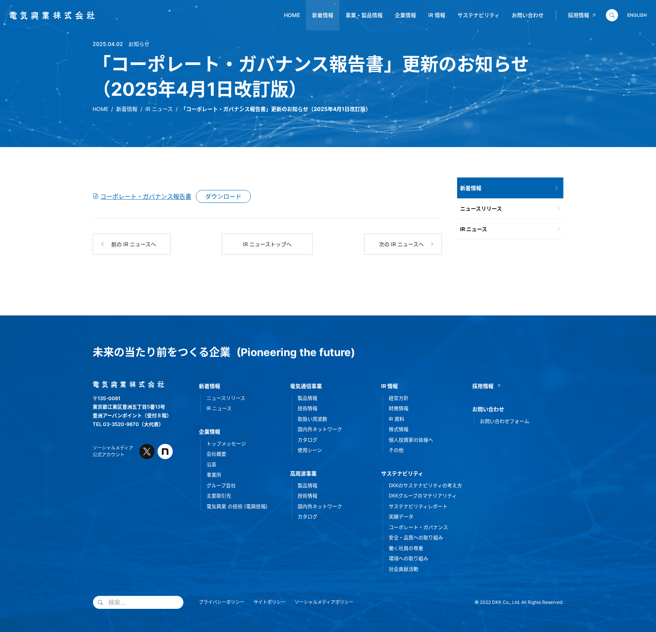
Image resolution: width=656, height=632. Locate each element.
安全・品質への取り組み (416, 537)
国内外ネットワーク (320, 429)
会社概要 (216, 454)
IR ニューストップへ (267, 244)
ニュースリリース (481, 208)
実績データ (401, 516)
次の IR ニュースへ (401, 244)
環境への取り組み (408, 558)
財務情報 (398, 408)
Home (292, 15)
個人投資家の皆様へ (411, 440)
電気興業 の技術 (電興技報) (237, 506)
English (637, 15)
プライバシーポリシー (221, 602)
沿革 (211, 464)
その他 (396, 450)
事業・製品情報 (364, 15)
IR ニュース (159, 109)
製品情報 (307, 398)
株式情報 (398, 429)
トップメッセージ (226, 443)
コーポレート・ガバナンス (418, 527)
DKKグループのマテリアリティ (423, 496)
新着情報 (322, 15)
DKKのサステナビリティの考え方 (425, 485)
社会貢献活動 (403, 569)
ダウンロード (223, 196)
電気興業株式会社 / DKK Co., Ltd (49, 15)
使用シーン (310, 450)
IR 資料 (396, 419)
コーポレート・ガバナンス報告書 (145, 196)
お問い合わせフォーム (504, 421)
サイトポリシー (269, 602)
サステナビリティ (478, 15)
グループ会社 (221, 485)
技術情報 (307, 408)
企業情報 (405, 15)
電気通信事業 (306, 386)
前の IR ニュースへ (133, 244)
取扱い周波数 (312, 419)
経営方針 (398, 398)
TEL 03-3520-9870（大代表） (128, 424)
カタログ (307, 440)
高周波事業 (303, 473)
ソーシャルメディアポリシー (324, 602)
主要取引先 (219, 496)
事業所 (214, 475)
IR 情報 (436, 15)
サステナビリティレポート (418, 506)
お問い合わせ (528, 15)
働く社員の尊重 (406, 548)
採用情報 (578, 15)
